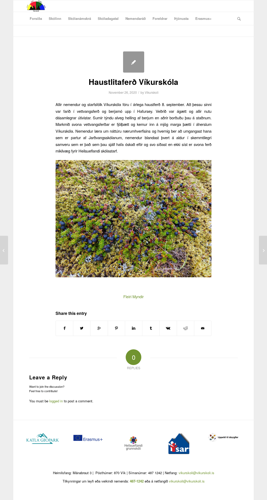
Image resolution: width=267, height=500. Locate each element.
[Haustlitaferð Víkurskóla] (133, 62)
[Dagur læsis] (4, 250)
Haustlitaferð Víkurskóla (133, 81)
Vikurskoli (152, 92)
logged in (56, 400)
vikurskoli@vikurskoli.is (196, 472)
